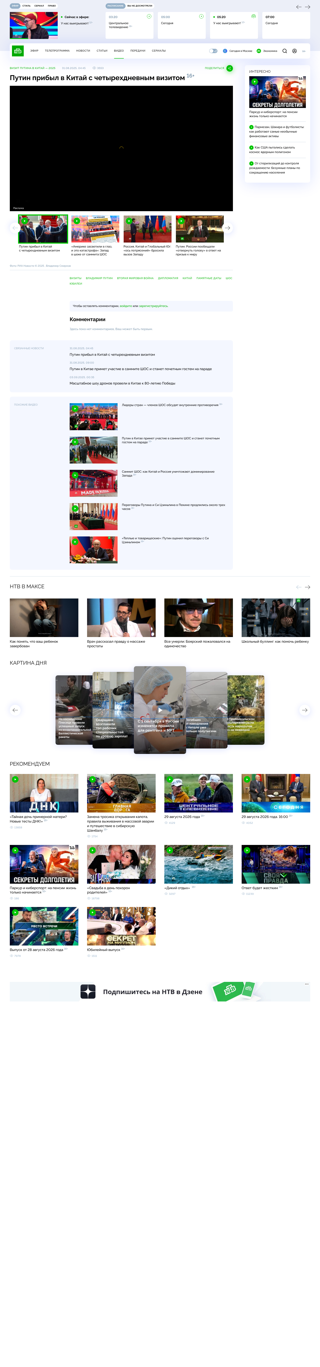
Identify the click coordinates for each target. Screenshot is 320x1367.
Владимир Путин (99, 278)
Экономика (270, 50)
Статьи (102, 50)
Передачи (137, 50)
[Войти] (294, 51)
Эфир (34, 50)
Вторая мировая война (135, 278)
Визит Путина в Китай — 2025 (33, 68)
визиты (76, 278)
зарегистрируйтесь (153, 306)
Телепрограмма (57, 50)
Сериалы (159, 50)
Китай (187, 278)
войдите (126, 306)
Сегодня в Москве (240, 50)
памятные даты (209, 278)
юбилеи (76, 283)
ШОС (229, 278)
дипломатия (168, 278)
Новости (83, 50)
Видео (119, 50)
